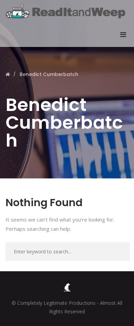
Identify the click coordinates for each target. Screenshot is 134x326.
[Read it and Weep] (67, 11)
